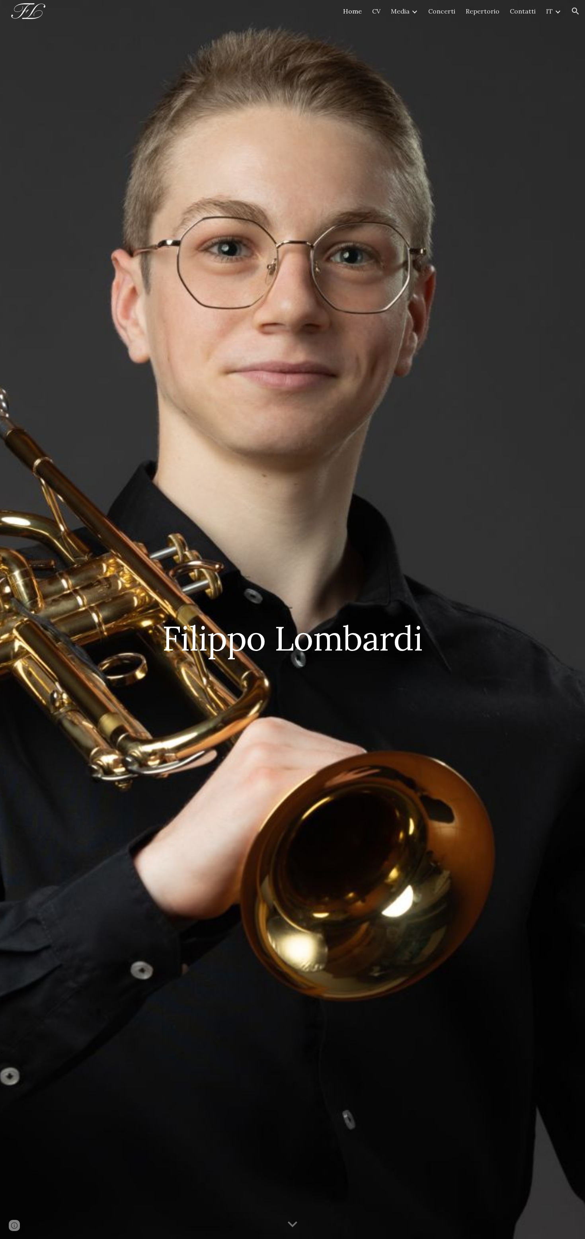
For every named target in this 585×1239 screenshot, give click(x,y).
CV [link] (376, 11)
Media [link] (400, 11)
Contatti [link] (523, 11)
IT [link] (549, 11)
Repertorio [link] (482, 11)
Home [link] (352, 11)
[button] (575, 11)
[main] (292, 619)
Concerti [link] (441, 11)
